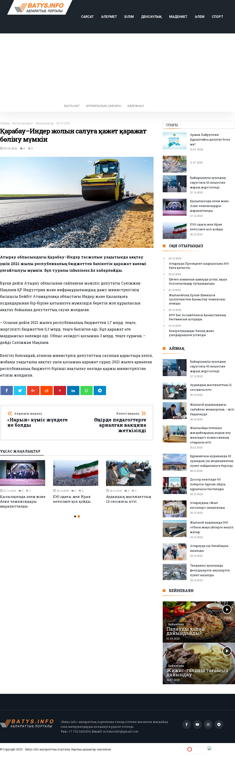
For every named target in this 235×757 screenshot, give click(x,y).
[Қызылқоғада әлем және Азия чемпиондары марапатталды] (24, 473)
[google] (33, 390)
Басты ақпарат (22, 123)
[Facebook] (186, 724)
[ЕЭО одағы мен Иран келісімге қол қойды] (77, 473)
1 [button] (75, 516)
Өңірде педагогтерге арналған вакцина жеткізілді (120, 422)
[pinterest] (60, 390)
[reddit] (46, 390)
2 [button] (78, 516)
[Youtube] (197, 724)
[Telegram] (219, 724)
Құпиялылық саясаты (103, 106)
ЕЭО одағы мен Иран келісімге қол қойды (72, 499)
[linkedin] (73, 390)
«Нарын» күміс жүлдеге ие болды (37, 420)
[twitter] (20, 390)
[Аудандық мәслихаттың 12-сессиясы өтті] (130, 473)
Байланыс (136, 106)
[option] (24, 484)
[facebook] (6, 390)
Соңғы (172, 125)
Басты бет (72, 106)
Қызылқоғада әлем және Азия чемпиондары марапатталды (22, 501)
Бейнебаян (176, 624)
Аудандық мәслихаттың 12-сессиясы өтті (128, 499)
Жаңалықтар (45, 123)
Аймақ (5, 123)
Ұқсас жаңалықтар (20, 451)
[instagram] (208, 724)
